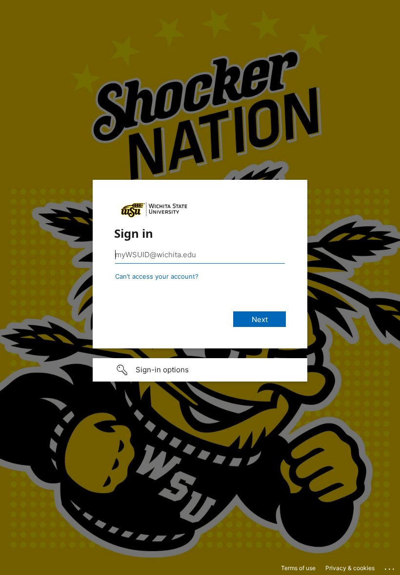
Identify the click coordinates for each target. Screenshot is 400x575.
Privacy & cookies (350, 568)
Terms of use (298, 568)
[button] (200, 370)
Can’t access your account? (157, 276)
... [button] (390, 567)
